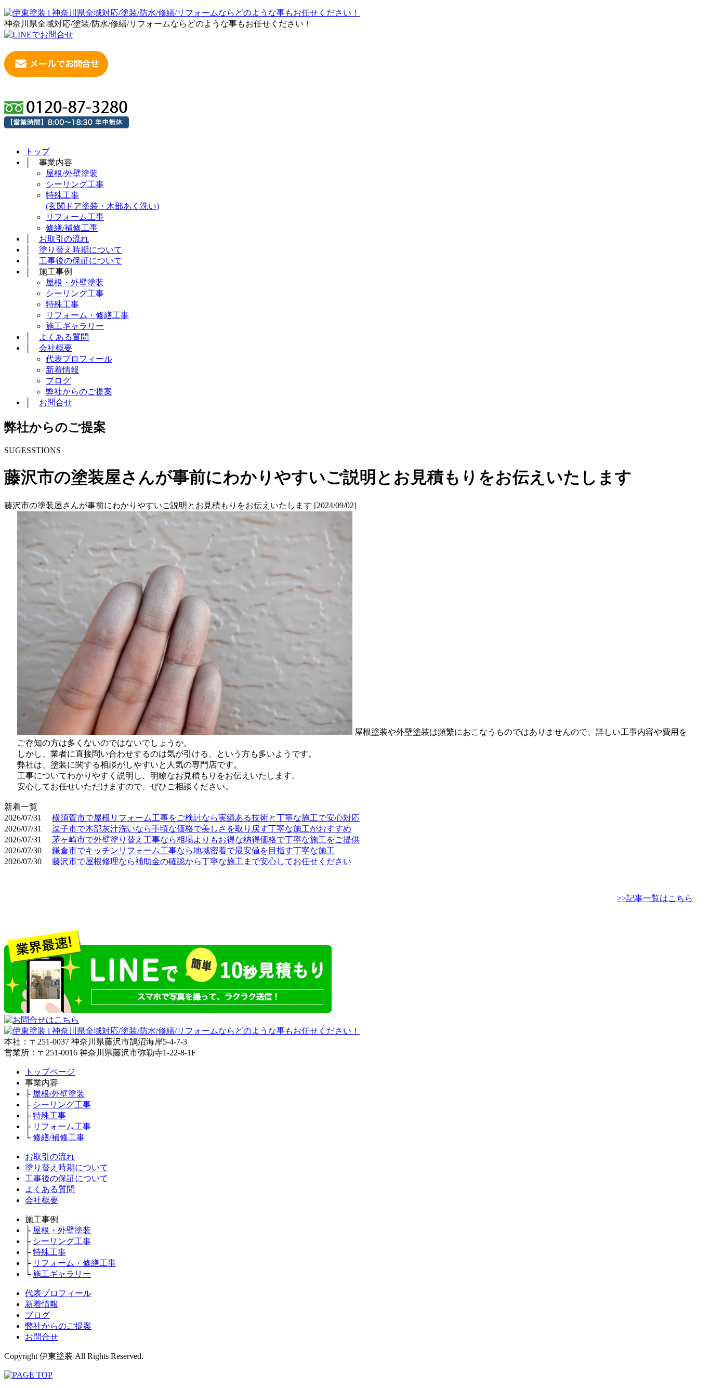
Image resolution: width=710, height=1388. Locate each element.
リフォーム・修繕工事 (87, 315)
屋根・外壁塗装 (75, 282)
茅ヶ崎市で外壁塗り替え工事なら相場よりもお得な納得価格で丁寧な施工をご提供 (206, 839)
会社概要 (55, 347)
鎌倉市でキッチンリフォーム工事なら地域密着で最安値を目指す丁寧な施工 (193, 850)
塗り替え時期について (80, 249)
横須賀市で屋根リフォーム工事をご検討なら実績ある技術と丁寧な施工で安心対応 (206, 817)
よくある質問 (64, 337)
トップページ (50, 1071)
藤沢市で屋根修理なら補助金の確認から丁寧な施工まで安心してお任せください (201, 861)
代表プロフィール (79, 358)
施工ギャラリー (75, 326)
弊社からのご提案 (79, 391)
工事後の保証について (80, 260)
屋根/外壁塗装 (72, 173)
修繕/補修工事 (72, 227)
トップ (37, 151)
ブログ (58, 380)
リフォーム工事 (75, 217)
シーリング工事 (75, 184)
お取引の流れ (64, 238)
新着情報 (62, 369)
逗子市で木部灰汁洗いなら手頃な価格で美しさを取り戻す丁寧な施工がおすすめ (201, 828)
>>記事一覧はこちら (655, 898)
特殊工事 (62, 304)
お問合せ (55, 402)
